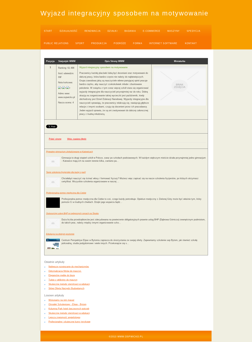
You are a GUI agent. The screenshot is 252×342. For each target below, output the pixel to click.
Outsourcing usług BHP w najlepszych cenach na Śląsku (72, 213)
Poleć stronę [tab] (55, 139)
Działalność (68, 31)
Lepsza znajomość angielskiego (64, 317)
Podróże (120, 43)
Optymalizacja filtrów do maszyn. (65, 271)
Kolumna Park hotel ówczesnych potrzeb (69, 308)
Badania (130, 31)
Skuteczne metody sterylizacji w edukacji (69, 284)
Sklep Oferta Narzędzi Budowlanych (66, 288)
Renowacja (93, 31)
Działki (112, 31)
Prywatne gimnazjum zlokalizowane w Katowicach (69, 151)
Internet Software (163, 43)
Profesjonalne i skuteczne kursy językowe (69, 321)
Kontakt (191, 43)
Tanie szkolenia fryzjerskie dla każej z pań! (66, 172)
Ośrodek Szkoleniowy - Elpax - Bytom (67, 304)
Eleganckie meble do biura (62, 275)
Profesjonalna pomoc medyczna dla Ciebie (66, 193)
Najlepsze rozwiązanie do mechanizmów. (69, 266)
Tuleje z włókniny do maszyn (63, 280)
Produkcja (99, 43)
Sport (79, 43)
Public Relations (56, 43)
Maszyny (173, 31)
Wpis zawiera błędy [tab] (76, 139)
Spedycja (193, 31)
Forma (137, 43)
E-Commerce (151, 31)
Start (48, 31)
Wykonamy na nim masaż (61, 300)
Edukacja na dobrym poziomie (60, 234)
